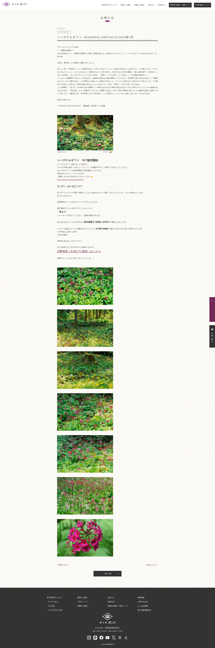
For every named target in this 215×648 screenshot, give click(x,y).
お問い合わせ (143, 602)
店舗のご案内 (139, 5)
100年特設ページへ (202, 5)
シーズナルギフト (64, 32)
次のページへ (151, 565)
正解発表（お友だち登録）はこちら (79, 251)
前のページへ (63, 565)
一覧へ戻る (107, 574)
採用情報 (141, 597)
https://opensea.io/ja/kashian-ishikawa (70, 180)
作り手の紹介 (53, 602)
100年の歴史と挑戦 (55, 610)
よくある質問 (143, 606)
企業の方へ (162, 5)
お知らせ (151, 5)
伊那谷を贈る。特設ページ (180, 5)
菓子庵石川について (54, 597)
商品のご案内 (126, 5)
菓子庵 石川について (109, 5)
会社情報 (51, 606)
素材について (83, 602)
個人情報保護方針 (144, 610)
